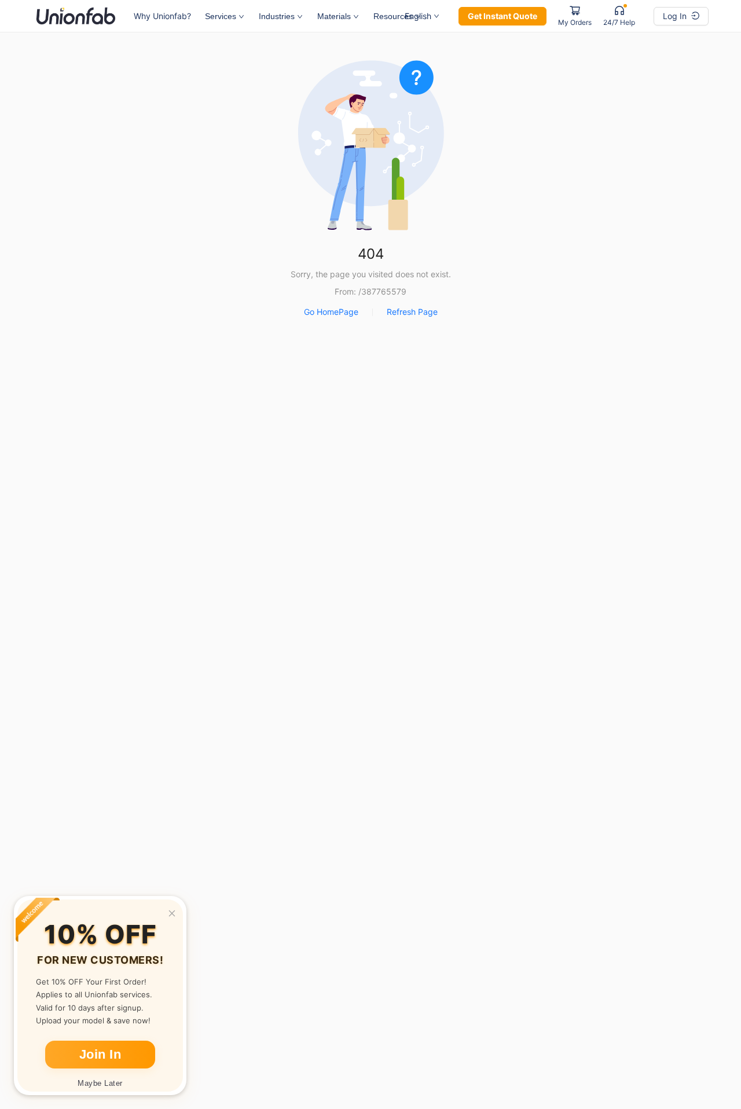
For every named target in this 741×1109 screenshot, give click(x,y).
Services (220, 16)
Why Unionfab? (162, 16)
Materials (334, 16)
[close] (171, 913)
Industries (277, 16)
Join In (100, 1054)
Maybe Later (100, 1083)
